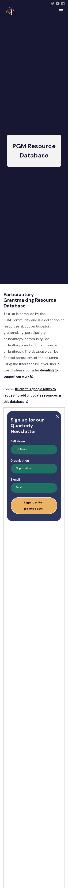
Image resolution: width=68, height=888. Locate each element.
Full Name (18, 441)
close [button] (57, 416)
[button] (34, 505)
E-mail (15, 479)
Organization (20, 460)
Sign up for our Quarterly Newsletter (27, 425)
